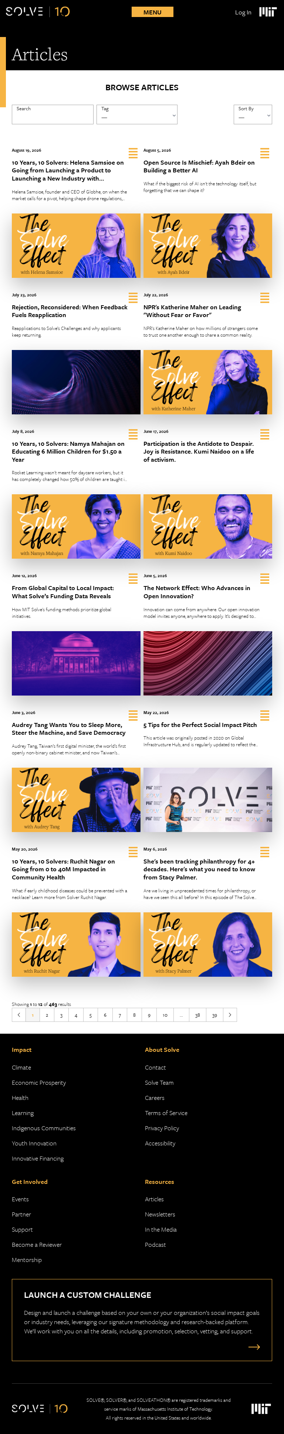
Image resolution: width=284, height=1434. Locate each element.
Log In (243, 12)
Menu (152, 12)
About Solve (162, 1049)
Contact (155, 1067)
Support (22, 1229)
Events (20, 1199)
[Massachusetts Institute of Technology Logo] (267, 11)
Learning (23, 1112)
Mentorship (27, 1259)
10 (165, 1015)
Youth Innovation (34, 1143)
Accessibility (160, 1143)
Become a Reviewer (37, 1244)
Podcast (155, 1244)
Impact (21, 1049)
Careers (155, 1097)
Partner (21, 1214)
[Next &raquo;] (230, 1015)
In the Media (161, 1229)
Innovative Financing (38, 1158)
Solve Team (159, 1082)
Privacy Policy (162, 1127)
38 (197, 1015)
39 (214, 1015)
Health (20, 1097)
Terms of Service (166, 1112)
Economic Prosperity (39, 1082)
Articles (154, 1199)
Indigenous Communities (44, 1127)
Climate (21, 1067)
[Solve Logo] (38, 12)
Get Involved (30, 1181)
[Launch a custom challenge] (252, 1346)
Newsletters (160, 1214)
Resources (159, 1181)
